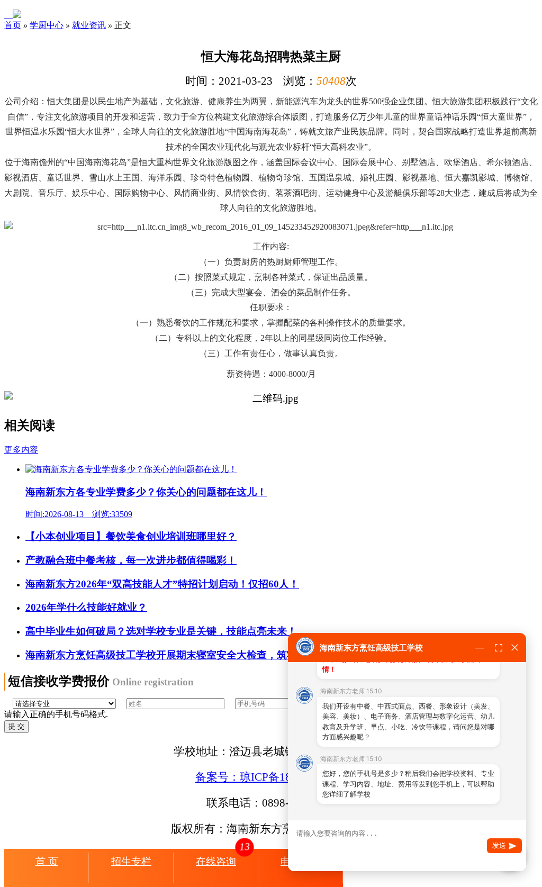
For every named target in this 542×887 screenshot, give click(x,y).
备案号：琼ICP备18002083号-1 (271, 777)
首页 (12, 25)
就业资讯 (89, 25)
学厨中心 (47, 25)
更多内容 (21, 449)
